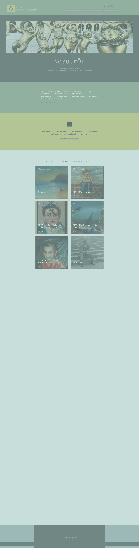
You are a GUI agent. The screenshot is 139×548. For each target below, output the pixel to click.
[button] (129, 27)
